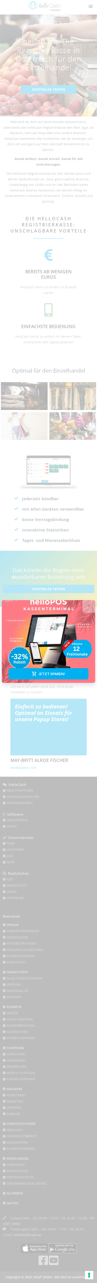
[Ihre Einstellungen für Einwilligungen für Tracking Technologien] (89, 1275)
